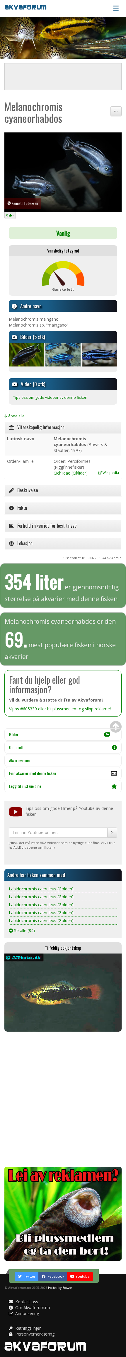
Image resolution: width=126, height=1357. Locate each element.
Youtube (83, 1276)
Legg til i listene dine (25, 786)
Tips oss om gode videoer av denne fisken (50, 397)
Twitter (29, 1276)
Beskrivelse (26, 490)
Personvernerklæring (34, 1334)
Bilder (13, 734)
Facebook (55, 1276)
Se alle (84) (24, 930)
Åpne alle (16, 415)
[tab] (63, 427)
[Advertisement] (63, 1099)
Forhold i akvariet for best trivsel (46, 525)
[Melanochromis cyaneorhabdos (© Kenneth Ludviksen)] (63, 172)
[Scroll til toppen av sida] (116, 727)
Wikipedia (110, 472)
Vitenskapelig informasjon (39, 427)
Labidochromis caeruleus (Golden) (41, 889)
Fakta (20, 507)
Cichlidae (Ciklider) (71, 473)
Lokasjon (23, 543)
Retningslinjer (27, 1328)
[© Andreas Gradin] (63, 354)
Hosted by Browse (60, 1288)
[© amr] (99, 354)
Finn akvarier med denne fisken (32, 773)
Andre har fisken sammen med (36, 874)
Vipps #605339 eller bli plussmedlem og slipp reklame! (60, 709)
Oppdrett (16, 747)
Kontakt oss (26, 1301)
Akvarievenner (19, 760)
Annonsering (26, 1313)
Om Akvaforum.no (32, 1307)
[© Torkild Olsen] (26, 354)
